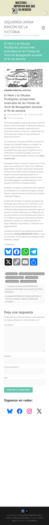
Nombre (7, 356)
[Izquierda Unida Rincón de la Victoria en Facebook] (22, 511)
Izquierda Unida (12, 281)
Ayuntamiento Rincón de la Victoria (32, 274)
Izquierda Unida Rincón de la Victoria (18, 27)
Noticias (27, 90)
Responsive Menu (43, 28)
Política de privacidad (21, 518)
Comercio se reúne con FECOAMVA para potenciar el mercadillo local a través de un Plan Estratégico (23, 289)
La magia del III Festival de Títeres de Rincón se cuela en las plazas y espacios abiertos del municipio (23, 299)
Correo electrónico (12, 367)
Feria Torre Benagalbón (14, 277)
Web (5, 378)
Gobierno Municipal (13, 90)
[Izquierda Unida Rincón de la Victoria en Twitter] (26, 511)
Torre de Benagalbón (29, 281)
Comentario (9, 325)
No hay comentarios (15, 118)
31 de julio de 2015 (35, 114)
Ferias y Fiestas (32, 277)
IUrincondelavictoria (15, 114)
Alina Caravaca (11, 274)
